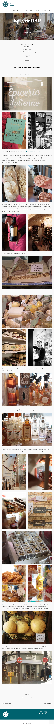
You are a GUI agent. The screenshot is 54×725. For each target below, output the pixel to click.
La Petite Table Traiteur (47, 705)
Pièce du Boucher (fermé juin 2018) (9, 705)
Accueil (15, 10)
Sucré (36, 10)
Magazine (40, 10)
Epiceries (27, 28)
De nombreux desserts (7, 604)
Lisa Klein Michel (24, 687)
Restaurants (20, 10)
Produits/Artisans (27, 32)
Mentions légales (27, 723)
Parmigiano (31, 451)
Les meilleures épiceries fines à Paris (31, 151)
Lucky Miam (5, 714)
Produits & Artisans (29, 10)
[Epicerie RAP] (23, 697)
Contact (46, 10)
